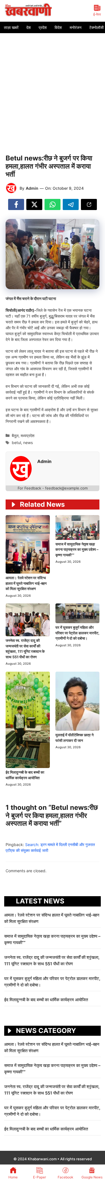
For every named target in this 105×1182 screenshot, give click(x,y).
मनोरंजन (75, 27)
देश (28, 27)
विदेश (58, 27)
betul (16, 442)
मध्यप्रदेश (27, 435)
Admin (32, 188)
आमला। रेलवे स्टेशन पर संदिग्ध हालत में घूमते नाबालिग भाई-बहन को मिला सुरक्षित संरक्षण (26, 583)
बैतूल (15, 435)
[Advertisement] (52, 88)
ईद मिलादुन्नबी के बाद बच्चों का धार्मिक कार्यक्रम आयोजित (46, 999)
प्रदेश (43, 27)
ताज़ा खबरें (11, 27)
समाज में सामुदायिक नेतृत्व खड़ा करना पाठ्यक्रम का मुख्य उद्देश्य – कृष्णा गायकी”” (77, 549)
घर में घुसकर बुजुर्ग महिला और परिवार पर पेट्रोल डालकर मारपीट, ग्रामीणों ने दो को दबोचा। (77, 632)
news (28, 442)
